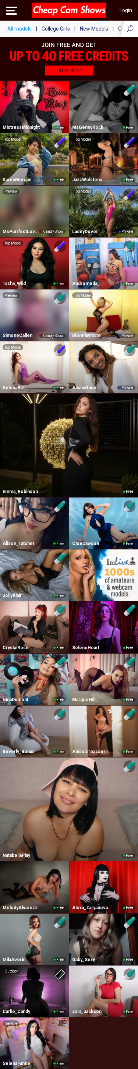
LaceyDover (85, 231)
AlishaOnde (84, 387)
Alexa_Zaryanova (90, 907)
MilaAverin (14, 959)
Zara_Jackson (87, 1011)
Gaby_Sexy (83, 959)
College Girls (56, 29)
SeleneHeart (85, 647)
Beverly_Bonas (19, 751)
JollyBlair (12, 595)
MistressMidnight (21, 127)
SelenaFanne (16, 1063)
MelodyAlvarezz (20, 907)
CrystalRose (16, 647)
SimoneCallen (17, 335)
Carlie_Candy (16, 1011)
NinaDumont (15, 699)
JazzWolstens (87, 179)
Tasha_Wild (14, 283)
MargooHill (83, 699)
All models (19, 29)
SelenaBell (14, 387)
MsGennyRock (87, 127)
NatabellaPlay (16, 855)
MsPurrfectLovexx (21, 231)
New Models (94, 29)
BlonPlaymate (86, 335)
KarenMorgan (17, 179)
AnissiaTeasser (88, 751)
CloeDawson (85, 543)
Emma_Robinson (20, 491)
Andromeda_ (85, 283)
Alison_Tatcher (19, 543)
